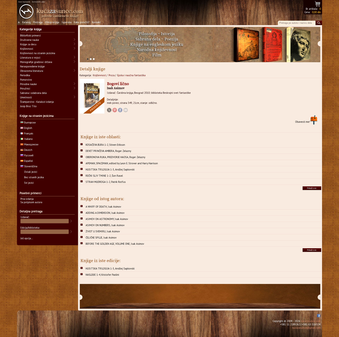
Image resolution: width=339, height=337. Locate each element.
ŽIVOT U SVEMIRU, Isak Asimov (103, 231)
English (28, 128)
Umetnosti (26, 97)
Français (28, 133)
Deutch (28, 150)
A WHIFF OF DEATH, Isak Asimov (103, 206)
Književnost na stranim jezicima (37, 53)
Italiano (28, 139)
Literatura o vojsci (30, 57)
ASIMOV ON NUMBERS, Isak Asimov (105, 225)
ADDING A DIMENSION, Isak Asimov (105, 212)
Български (30, 122)
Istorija (168, 34)
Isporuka (66, 22)
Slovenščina (30, 166)
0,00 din (316, 12)
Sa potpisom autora (31, 202)
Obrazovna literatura (31, 70)
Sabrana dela (147, 39)
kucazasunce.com (310, 321)
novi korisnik (24, 1)
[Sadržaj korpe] (318, 3)
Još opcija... (26, 238)
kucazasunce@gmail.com (306, 327)
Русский (28, 155)
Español (28, 160)
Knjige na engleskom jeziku (156, 44)
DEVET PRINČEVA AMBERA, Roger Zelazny (108, 151)
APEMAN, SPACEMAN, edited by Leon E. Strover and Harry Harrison (122, 163)
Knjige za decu (28, 44)
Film (156, 55)
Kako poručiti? (82, 22)
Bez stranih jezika (34, 177)
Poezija (171, 39)
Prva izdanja (27, 199)
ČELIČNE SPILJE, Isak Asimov (101, 237)
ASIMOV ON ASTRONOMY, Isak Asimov (107, 219)
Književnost (99, 75)
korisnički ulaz (38, 1)
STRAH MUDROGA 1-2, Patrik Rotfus (106, 182)
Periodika (25, 75)
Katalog (26, 22)
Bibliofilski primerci (30, 35)
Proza (112, 75)
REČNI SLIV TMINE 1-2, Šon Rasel (104, 175)
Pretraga (38, 22)
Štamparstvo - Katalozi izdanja (37, 101)
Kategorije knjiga (30, 29)
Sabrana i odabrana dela (33, 93)
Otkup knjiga (52, 22)
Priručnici (25, 88)
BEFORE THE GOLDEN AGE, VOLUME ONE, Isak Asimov (115, 243)
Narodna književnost (157, 50)
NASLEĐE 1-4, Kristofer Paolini (102, 274)
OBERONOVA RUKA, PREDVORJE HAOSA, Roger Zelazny (115, 157)
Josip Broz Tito (28, 106)
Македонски (31, 144)
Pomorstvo (26, 79)
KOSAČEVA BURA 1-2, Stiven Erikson (105, 144)
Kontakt (96, 22)
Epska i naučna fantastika (131, 75)
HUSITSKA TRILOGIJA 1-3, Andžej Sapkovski (110, 169)
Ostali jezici (30, 171)
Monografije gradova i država (36, 62)
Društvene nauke (29, 40)
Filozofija (148, 34)
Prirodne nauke (28, 84)
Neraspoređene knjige (32, 66)
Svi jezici (29, 182)
